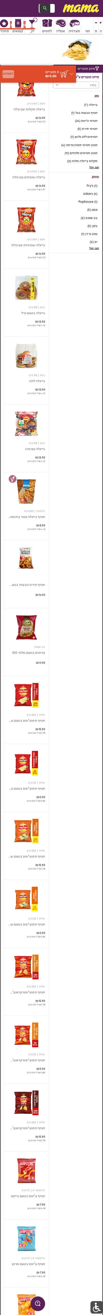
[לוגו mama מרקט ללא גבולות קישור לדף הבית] (80, 8)
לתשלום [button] (8, 73)
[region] (38, 56)
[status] (52, 72)
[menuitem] (100, 25)
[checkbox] (76, 105)
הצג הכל (94, 167)
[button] (100, 25)
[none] (26, 99)
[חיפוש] (45, 8)
